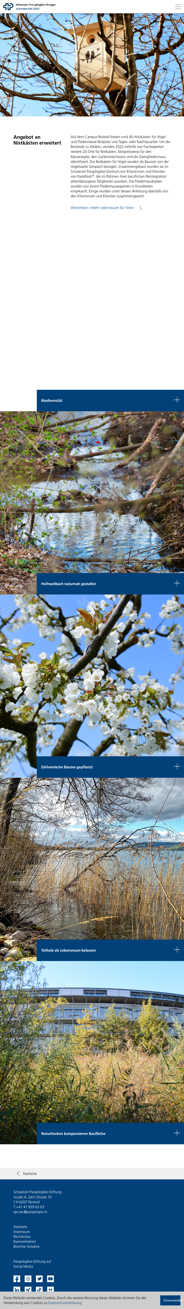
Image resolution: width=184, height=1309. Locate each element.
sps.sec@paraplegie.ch (30, 1212)
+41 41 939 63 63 (30, 1207)
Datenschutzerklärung (65, 1303)
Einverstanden (172, 1300)
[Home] (8, 6)
